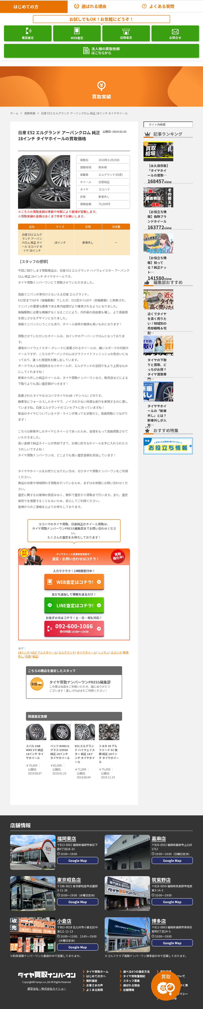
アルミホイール (47, 652)
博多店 (159, 920)
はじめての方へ (96, 976)
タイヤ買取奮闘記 (134, 976)
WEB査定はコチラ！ (75, 582)
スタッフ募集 (131, 981)
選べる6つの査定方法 (136, 971)
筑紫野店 (161, 879)
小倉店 (64, 920)
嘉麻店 (159, 838)
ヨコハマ (116, 652)
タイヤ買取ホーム (97, 971)
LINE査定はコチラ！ (75, 605)
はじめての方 (25, 7)
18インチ (24, 652)
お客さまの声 (94, 985)
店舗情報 (128, 990)
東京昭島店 (69, 879)
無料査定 (91, 981)
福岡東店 (66, 838)
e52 (33, 652)
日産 (28, 656)
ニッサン (103, 652)
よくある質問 (161, 6)
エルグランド (66, 652)
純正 (35, 656)
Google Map (77, 860)
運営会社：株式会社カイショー (46, 989)
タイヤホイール (86, 652)
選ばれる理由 (93, 6)
